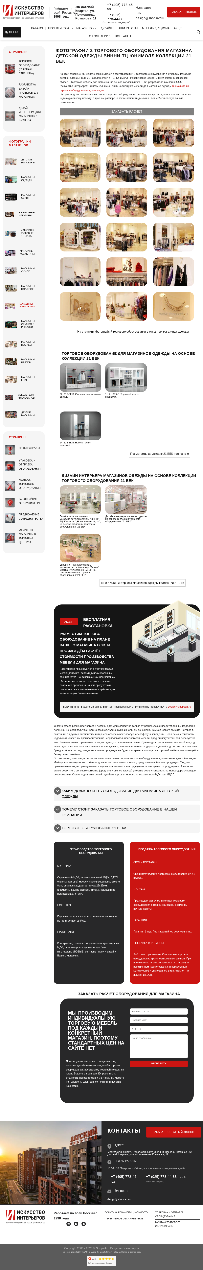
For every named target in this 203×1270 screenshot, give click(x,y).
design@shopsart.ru (150, 18)
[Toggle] (57, 791)
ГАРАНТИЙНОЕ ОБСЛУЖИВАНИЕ (123, 1218)
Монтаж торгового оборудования (29, 483)
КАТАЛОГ (37, 28)
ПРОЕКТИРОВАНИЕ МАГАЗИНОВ (71, 28)
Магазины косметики (27, 252)
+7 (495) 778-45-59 (120, 7)
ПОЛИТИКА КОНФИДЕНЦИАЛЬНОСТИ (126, 1212)
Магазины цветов (28, 361)
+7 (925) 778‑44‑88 (115, 17)
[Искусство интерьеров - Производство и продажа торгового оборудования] (23, 12)
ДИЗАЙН (106, 28)
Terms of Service (129, 1252)
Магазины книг (28, 378)
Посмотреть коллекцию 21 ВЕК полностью (159, 453)
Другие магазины (28, 414)
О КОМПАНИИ (98, 36)
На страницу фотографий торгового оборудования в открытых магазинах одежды (133, 331)
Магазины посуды (28, 343)
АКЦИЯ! (179, 28)
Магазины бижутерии (27, 305)
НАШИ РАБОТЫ (127, 28)
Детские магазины (28, 161)
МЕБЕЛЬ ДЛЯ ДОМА (155, 28)
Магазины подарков (28, 287)
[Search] (198, 32)
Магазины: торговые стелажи (28, 233)
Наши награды (29, 447)
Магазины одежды (28, 178)
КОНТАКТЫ (123, 36)
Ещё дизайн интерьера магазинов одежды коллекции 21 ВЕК (142, 582)
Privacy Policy (112, 1252)
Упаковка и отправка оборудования (29, 464)
